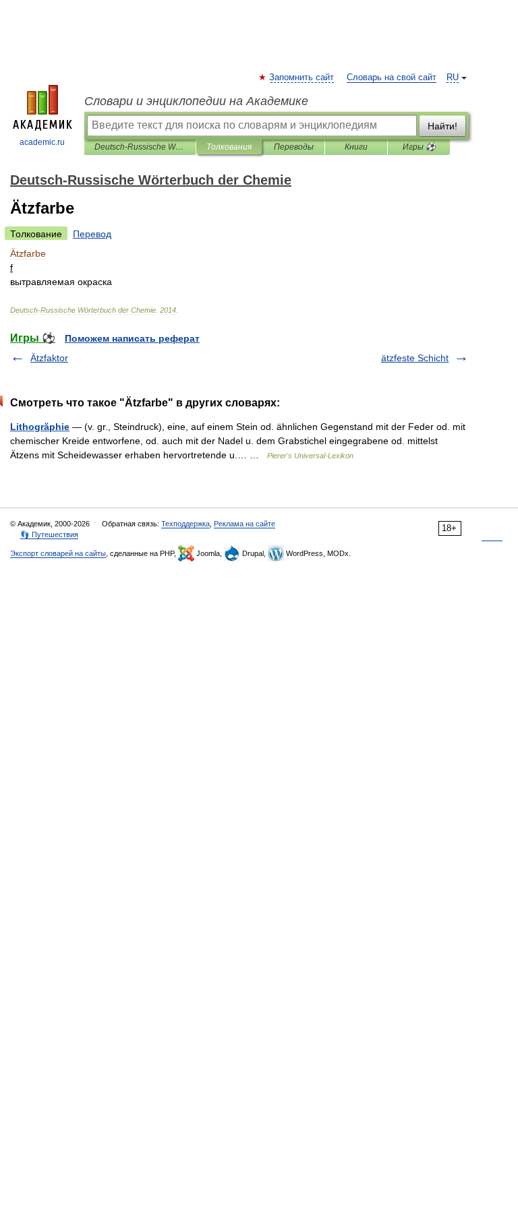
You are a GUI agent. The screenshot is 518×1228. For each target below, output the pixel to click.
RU (453, 77)
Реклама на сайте (244, 524)
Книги (356, 147)
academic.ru (42, 142)
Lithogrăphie (39, 426)
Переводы (294, 147)
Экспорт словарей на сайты (58, 553)
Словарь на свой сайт (391, 77)
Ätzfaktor (49, 357)
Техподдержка (185, 524)
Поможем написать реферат (132, 338)
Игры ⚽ (419, 147)
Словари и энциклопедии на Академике (196, 101)
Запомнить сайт (302, 77)
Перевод (92, 233)
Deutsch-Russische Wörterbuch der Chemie (139, 147)
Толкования (229, 147)
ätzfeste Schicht (415, 357)
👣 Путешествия (49, 534)
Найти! (442, 126)
